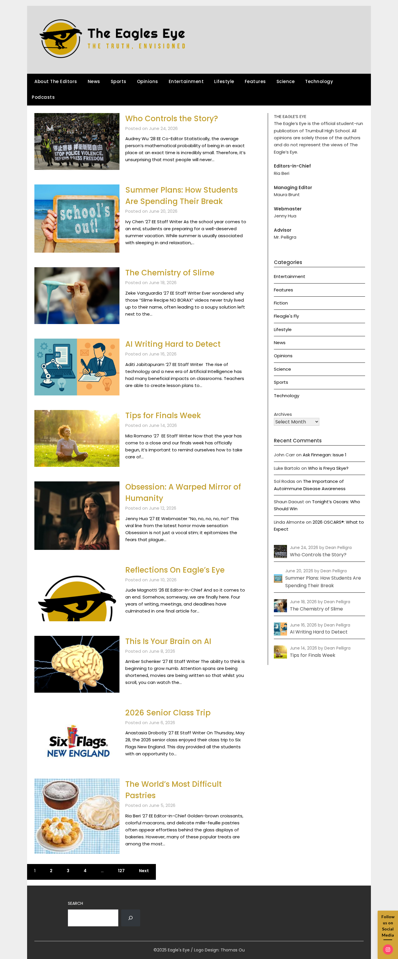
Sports (118, 81)
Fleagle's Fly (286, 316)
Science (286, 81)
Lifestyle (224, 81)
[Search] (130, 917)
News (94, 81)
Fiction (281, 303)
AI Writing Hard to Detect (173, 344)
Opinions (147, 81)
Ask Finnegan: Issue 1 (324, 455)
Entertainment (186, 81)
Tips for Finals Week (163, 415)
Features (255, 81)
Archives (283, 414)
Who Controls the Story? (171, 118)
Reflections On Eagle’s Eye (175, 570)
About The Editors (55, 81)
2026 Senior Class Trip (168, 713)
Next (144, 871)
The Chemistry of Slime (169, 273)
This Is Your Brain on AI (168, 641)
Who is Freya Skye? (328, 468)
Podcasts (43, 97)
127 (121, 871)
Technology (319, 81)
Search (75, 903)
